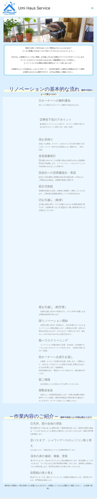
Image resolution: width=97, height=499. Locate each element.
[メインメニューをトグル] (92, 8)
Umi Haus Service (34, 8)
